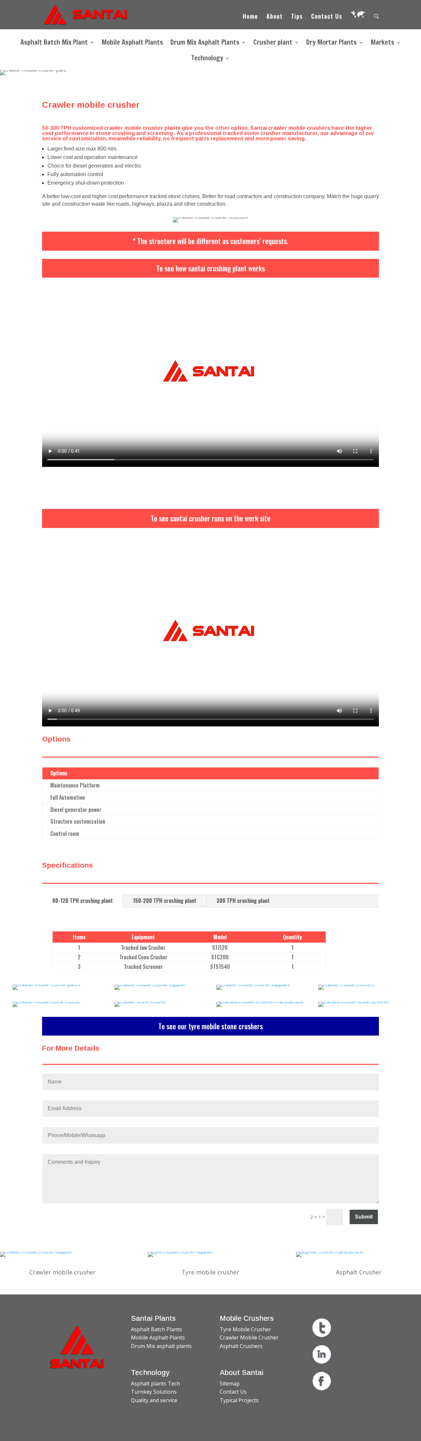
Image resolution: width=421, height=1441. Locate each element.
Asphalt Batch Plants (156, 1329)
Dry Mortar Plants (331, 43)
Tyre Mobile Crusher (245, 1329)
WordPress (167, 1431)
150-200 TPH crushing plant (164, 900)
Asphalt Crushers (241, 1346)
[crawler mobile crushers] (346, 984)
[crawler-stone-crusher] (140, 1001)
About (274, 17)
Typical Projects (239, 1400)
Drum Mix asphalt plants (161, 1346)
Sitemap (230, 1383)
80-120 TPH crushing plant (82, 900)
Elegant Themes (95, 1431)
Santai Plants (153, 1318)
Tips (297, 17)
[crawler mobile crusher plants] (46, 984)
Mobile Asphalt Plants (132, 43)
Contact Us (326, 17)
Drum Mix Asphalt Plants (204, 43)
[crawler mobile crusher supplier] (150, 984)
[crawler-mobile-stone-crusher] (46, 1001)
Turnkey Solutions (154, 1391)
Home (250, 17)
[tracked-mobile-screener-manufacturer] (260, 1001)
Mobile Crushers (247, 1318)
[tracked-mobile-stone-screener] (353, 1001)
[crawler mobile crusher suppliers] (253, 984)
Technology (207, 59)
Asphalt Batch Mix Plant (54, 43)
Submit (364, 1217)
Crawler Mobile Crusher (249, 1337)
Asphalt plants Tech (155, 1383)
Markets (382, 43)
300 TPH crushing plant (243, 900)
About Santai (241, 1372)
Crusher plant (272, 43)
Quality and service (154, 1400)
